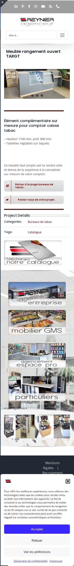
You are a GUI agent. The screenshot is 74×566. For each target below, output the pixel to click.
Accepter (37, 529)
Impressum (56, 561)
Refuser (37, 540)
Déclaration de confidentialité (30, 561)
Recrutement (52, 473)
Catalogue (35, 232)
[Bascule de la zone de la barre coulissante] (4, 3)
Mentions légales (51, 465)
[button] (68, 481)
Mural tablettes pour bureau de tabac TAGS (28, 438)
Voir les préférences (37, 552)
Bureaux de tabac (40, 222)
